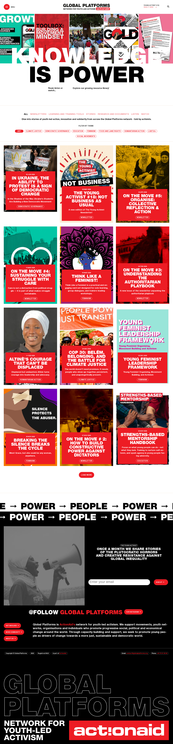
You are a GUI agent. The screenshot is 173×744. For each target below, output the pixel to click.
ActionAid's (67, 624)
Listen (135, 114)
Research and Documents (113, 114)
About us (10, 638)
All (26, 114)
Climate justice (33, 131)
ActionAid (62, 653)
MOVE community (13, 632)
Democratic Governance (57, 131)
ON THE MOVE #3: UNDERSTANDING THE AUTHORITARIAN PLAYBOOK (142, 278)
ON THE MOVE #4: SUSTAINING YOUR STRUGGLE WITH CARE (30, 278)
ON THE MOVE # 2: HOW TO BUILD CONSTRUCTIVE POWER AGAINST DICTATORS (86, 447)
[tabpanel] (86, 301)
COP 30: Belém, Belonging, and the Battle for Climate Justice (86, 359)
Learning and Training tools (66, 114)
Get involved (11, 625)
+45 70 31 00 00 (162, 653)
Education (78, 131)
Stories (90, 114)
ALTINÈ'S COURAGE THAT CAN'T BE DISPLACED (30, 364)
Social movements (86, 136)
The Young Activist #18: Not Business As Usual (86, 199)
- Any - (19, 131)
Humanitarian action (134, 131)
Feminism (91, 131)
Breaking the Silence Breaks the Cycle (30, 445)
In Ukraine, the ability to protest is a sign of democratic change (30, 186)
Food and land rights (110, 131)
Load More (86, 475)
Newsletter (86, 217)
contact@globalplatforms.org (137, 653)
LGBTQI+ (152, 131)
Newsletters (38, 114)
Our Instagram (132, 612)
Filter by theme (86, 126)
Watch (145, 114)
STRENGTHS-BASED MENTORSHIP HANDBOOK (143, 439)
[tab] (26, 114)
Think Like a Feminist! (86, 279)
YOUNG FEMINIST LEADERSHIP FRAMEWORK (143, 364)
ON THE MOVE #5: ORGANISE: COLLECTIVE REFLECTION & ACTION (142, 204)
